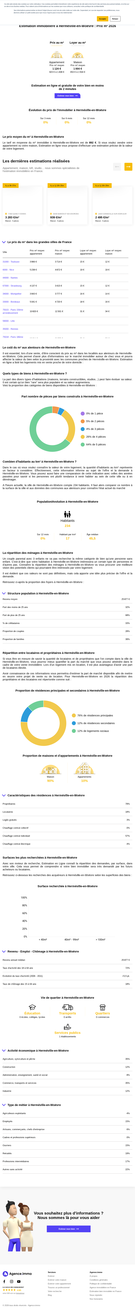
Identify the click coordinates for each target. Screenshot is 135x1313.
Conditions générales (99, 1280)
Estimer (51, 1276)
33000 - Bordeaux (11, 302)
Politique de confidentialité (101, 1284)
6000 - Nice (8, 270)
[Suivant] (128, 167)
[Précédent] (117, 167)
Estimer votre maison (57, 1280)
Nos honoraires (96, 1299)
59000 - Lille (9, 321)
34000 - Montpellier (12, 294)
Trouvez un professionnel (58, 1287)
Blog (50, 1295)
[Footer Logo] (17, 1274)
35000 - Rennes (10, 329)
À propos (93, 1276)
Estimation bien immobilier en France (105, 1291)
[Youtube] (18, 1281)
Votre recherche (55, 1291)
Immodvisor (20, 1293)
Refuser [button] (115, 19)
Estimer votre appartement (59, 1284)
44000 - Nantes (10, 278)
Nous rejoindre (96, 1295)
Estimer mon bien (65, 96)
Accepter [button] (102, 19)
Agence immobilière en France (103, 1287)
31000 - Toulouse (11, 261)
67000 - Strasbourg (12, 286)
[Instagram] (11, 1281)
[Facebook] (4, 1281)
